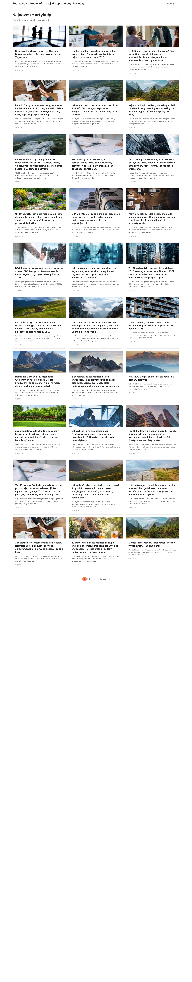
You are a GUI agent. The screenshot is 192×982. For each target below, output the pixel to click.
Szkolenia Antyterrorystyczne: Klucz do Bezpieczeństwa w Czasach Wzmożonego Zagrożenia (38, 54)
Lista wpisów (159, 3)
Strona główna (173, 3)
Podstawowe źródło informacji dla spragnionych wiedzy (48, 3)
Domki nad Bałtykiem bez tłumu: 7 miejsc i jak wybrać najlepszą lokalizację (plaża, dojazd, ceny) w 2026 (152, 325)
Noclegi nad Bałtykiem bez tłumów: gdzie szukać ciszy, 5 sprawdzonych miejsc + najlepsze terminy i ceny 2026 (94, 54)
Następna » (104, 579)
